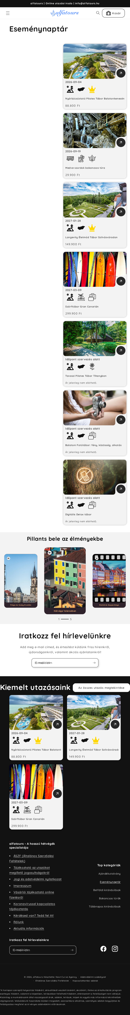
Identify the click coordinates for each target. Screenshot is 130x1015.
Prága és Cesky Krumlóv (20, 605)
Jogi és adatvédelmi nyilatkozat (38, 879)
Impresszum (22, 885)
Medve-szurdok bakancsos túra (85, 167)
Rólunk (19, 922)
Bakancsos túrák (110, 898)
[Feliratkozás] (94, 662)
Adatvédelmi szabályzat (93, 977)
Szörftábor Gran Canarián (82, 306)
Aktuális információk (29, 928)
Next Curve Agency (66, 977)
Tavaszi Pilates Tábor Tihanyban (85, 375)
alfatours (38, 977)
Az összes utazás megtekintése (101, 687)
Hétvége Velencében (65, 611)
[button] (8, 13)
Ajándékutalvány (110, 873)
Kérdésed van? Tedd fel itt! (34, 915)
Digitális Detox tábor (78, 514)
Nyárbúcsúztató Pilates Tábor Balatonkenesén (94, 98)
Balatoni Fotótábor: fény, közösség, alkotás (93, 445)
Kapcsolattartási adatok (85, 980)
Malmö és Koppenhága (109, 605)
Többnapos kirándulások (105, 906)
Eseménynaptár (110, 882)
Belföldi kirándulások (107, 890)
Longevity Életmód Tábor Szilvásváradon (91, 237)
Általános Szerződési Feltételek (52, 980)
